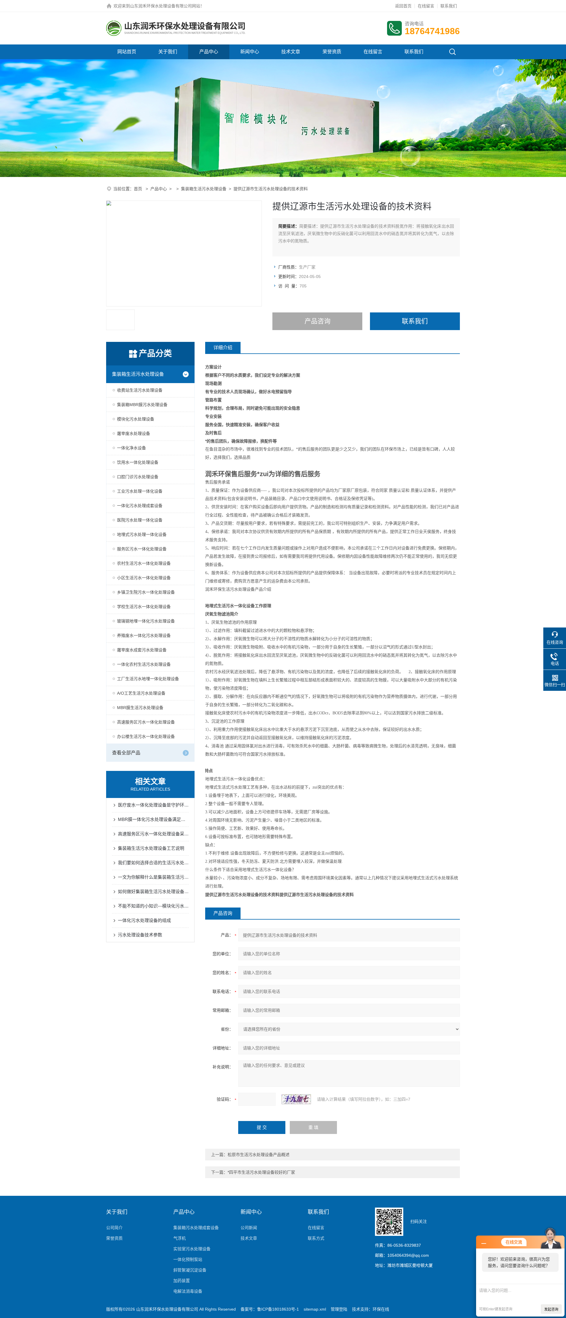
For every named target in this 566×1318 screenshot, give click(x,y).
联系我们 (448, 6)
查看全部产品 (126, 752)
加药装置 (181, 1280)
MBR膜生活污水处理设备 (140, 707)
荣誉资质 (332, 51)
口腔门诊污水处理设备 (137, 476)
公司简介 (114, 1227)
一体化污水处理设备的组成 (144, 920)
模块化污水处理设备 (135, 419)
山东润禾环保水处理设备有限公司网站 (165, 6)
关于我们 (167, 51)
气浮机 (179, 1238)
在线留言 (426, 6)
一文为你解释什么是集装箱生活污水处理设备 (153, 877)
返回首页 (403, 6)
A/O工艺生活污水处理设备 (141, 693)
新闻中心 (249, 51)
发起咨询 (551, 1309)
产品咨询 (317, 321)
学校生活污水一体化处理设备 (144, 606)
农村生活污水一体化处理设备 (144, 563)
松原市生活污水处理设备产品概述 (258, 1154)
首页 (138, 188)
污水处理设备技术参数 (140, 934)
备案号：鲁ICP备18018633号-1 (270, 1309)
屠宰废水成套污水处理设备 (142, 650)
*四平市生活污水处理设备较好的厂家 (261, 1172)
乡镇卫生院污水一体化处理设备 (146, 592)
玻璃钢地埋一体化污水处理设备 (146, 621)
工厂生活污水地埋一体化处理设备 (148, 678)
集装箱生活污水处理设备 (203, 188)
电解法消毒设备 (187, 1291)
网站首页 (126, 51)
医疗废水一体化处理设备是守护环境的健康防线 (153, 804)
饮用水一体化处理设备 (137, 462)
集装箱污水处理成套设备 (196, 1227)
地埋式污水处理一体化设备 (142, 534)
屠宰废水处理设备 (133, 433)
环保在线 (381, 1309)
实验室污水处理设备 (191, 1248)
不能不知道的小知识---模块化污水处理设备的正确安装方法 (153, 905)
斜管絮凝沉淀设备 (189, 1270)
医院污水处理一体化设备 (139, 520)
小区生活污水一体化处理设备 (144, 577)
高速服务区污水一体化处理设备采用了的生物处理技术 (153, 833)
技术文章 (290, 51)
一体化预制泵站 (187, 1259)
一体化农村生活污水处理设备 (144, 664)
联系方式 (316, 1238)
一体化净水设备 (131, 448)
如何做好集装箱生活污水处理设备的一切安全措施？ (153, 891)
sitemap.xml (315, 1309)
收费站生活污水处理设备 (139, 390)
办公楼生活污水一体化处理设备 (146, 736)
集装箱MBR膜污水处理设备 (142, 404)
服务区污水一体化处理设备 (142, 549)
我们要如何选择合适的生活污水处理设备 (153, 862)
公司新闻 (249, 1227)
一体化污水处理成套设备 (139, 505)
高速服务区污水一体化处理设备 (146, 722)
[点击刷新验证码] (296, 1099)
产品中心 (208, 51)
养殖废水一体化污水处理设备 (144, 635)
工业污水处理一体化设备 (139, 491)
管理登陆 (339, 1309)
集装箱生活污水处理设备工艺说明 (151, 848)
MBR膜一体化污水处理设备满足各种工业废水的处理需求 (153, 819)
